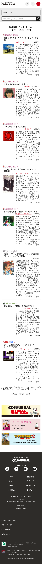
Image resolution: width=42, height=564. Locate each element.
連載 (11, 485)
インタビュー (11, 490)
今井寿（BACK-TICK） (23, 214)
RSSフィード (6, 529)
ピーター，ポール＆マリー (21, 173)
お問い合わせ (6, 534)
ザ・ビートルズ (26, 349)
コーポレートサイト (21, 508)
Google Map (21, 505)
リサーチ (30, 481)
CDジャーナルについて (9, 520)
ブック (11, 481)
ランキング (30, 485)
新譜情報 (30, 476)
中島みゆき (28, 129)
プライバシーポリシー (8, 525)
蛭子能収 (28, 308)
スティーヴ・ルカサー (24, 42)
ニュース (11, 476)
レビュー (30, 490)
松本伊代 (28, 86)
